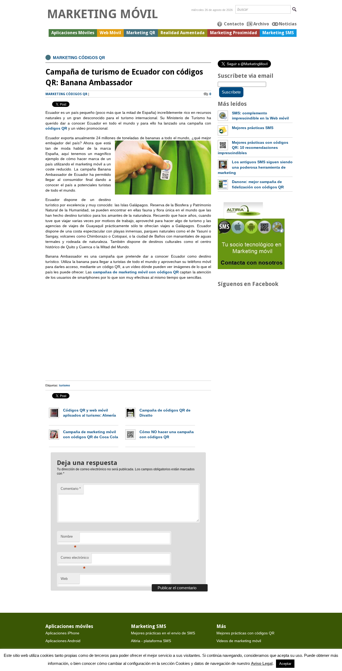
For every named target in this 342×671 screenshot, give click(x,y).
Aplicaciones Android (62, 641)
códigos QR (56, 128)
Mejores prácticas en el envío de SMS (163, 633)
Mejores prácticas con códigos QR (245, 633)
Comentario (71, 489)
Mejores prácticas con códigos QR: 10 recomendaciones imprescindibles (253, 147)
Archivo (261, 23)
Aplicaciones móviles (69, 626)
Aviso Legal (262, 663)
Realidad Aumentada (183, 32)
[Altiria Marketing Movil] (251, 268)
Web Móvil (110, 32)
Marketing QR (140, 32)
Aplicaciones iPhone (62, 633)
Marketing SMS (278, 32)
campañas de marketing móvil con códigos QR (136, 272)
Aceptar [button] (285, 664)
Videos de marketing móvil (238, 641)
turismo (64, 385)
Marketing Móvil (102, 14)
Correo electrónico (75, 559)
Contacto (234, 23)
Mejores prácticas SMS (252, 128)
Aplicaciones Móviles (72, 32)
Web (64, 579)
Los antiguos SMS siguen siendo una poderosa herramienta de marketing (255, 167)
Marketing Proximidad (233, 32)
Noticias (288, 23)
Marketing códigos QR (79, 57)
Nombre (68, 538)
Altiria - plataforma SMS (151, 641)
